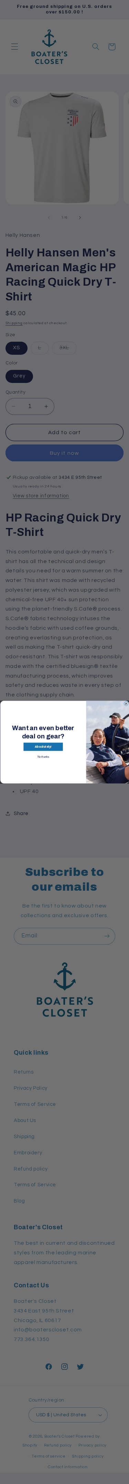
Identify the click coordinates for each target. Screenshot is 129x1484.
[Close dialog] (126, 704)
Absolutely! (42, 746)
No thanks (43, 756)
